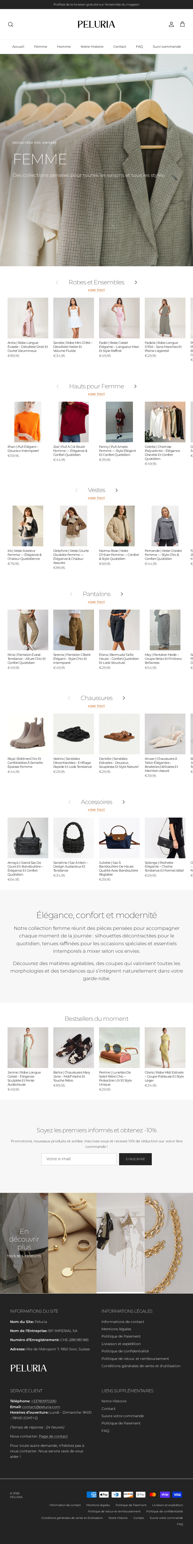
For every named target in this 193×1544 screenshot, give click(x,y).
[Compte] (170, 24)
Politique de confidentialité (125, 1351)
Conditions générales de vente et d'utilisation (141, 1366)
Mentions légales (116, 1329)
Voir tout (96, 290)
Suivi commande (167, 46)
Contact (119, 46)
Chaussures (96, 698)
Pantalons (96, 594)
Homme (64, 46)
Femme (40, 46)
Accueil (18, 46)
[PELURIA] (96, 24)
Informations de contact (123, 1321)
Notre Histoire (92, 46)
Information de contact (65, 1505)
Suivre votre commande (123, 1416)
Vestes (96, 490)
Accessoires (96, 802)
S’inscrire (135, 1159)
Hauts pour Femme (96, 386)
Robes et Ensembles (96, 282)
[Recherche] (11, 24)
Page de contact (53, 1436)
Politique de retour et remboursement (135, 1358)
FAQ (139, 46)
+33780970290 (43, 1401)
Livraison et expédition (121, 1344)
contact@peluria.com (41, 1407)
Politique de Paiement (121, 1336)
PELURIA (16, 1497)
